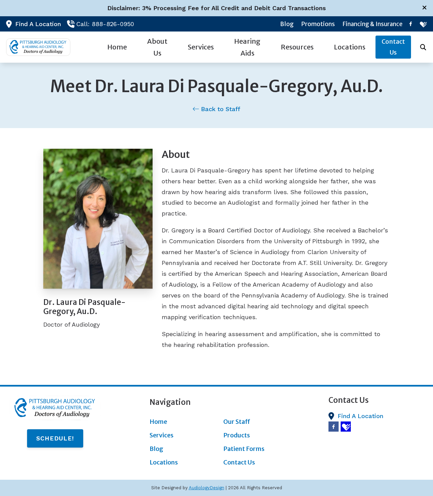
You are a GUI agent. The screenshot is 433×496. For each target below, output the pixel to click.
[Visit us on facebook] (411, 24)
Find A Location (38, 23)
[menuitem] (287, 24)
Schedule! (55, 438)
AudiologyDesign (206, 487)
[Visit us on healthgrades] (423, 24)
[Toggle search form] (423, 47)
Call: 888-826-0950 (105, 23)
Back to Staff (219, 108)
